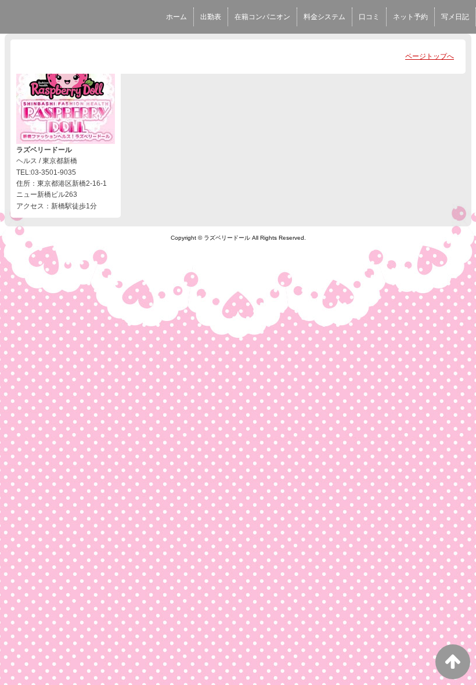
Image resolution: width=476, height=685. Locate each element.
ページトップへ (429, 56)
